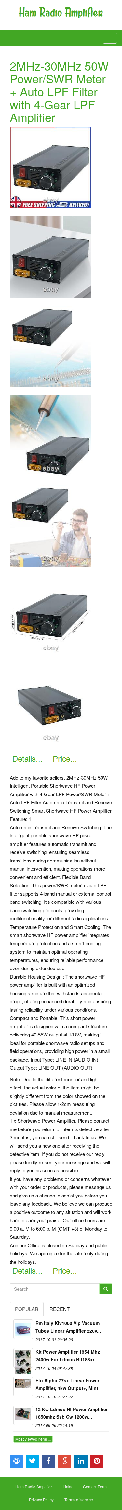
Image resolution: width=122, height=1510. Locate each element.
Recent (59, 1308)
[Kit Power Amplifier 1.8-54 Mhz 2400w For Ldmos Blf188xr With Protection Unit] (23, 1358)
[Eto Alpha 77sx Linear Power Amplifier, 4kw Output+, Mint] (23, 1386)
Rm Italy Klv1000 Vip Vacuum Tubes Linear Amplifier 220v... (68, 1327)
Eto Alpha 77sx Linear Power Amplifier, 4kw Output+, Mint (67, 1384)
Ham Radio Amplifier (33, 1486)
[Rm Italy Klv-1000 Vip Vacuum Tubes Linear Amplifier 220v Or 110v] (23, 1329)
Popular (26, 1308)
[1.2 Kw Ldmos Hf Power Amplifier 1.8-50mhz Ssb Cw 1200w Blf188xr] (23, 1415)
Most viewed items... (33, 1439)
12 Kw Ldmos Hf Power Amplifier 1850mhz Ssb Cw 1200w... (71, 1413)
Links (67, 1486)
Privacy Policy (41, 1499)
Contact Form (95, 1486)
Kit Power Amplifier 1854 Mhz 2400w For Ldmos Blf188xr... (67, 1355)
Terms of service (78, 1499)
